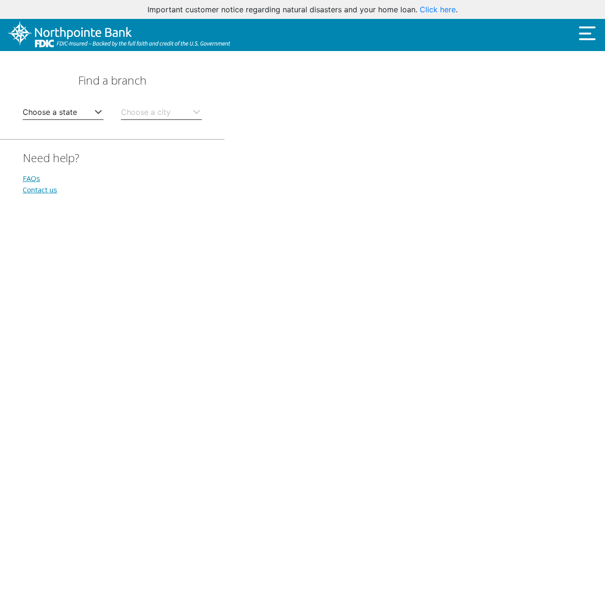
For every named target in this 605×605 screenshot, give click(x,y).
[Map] (415, 328)
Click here (438, 9)
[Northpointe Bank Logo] (119, 35)
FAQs (31, 178)
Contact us (40, 189)
